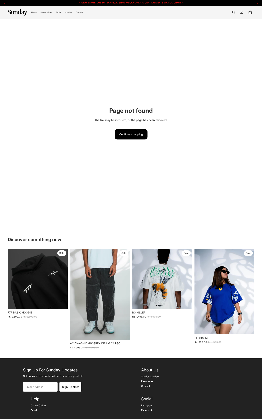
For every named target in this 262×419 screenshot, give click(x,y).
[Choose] (61, 302)
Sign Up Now (70, 386)
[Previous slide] (13, 279)
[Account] (241, 12)
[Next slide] (62, 279)
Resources (147, 381)
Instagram (146, 405)
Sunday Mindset (150, 376)
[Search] (233, 12)
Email (34, 410)
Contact (145, 386)
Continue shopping (131, 134)
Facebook (146, 410)
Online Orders (39, 405)
